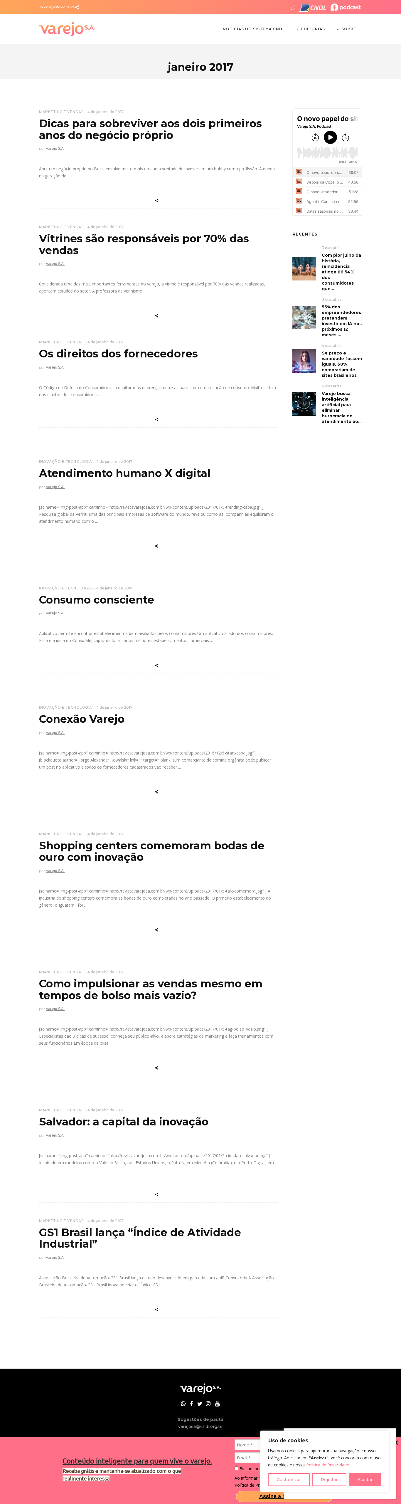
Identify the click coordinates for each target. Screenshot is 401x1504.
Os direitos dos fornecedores (118, 353)
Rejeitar (329, 1479)
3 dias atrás (331, 248)
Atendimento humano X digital (124, 473)
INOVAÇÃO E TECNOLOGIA (65, 461)
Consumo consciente (96, 599)
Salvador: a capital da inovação (123, 1121)
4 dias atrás (331, 345)
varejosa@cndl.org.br (200, 1426)
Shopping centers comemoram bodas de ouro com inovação (151, 851)
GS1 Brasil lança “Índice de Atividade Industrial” (140, 1238)
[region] (324, 1461)
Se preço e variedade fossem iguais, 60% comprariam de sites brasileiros (342, 364)
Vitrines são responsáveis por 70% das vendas (144, 244)
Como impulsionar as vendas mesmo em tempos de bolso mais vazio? (150, 989)
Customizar (289, 1479)
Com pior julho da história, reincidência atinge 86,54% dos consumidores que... (341, 272)
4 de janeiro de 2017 (105, 112)
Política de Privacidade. (328, 1465)
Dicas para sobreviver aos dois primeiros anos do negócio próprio (150, 129)
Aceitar (365, 1479)
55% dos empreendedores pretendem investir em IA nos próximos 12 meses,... (342, 320)
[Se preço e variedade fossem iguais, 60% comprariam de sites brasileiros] (304, 360)
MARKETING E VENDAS (61, 112)
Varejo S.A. (55, 148)
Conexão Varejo (81, 718)
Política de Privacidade (256, 1485)
